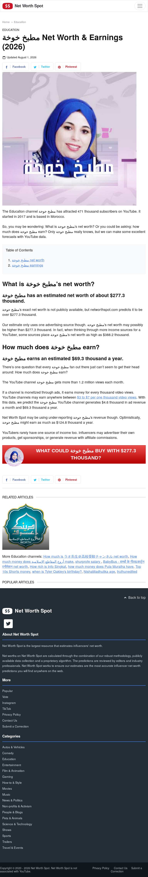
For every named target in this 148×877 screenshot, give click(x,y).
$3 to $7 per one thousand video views (106, 397)
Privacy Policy (11, 714)
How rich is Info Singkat (48, 566)
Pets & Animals (12, 818)
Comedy (8, 753)
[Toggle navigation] (139, 6)
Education (20, 22)
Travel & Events (12, 847)
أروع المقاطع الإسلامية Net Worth (26, 540)
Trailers (7, 841)
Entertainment (11, 765)
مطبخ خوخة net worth (28, 260)
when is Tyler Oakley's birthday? (57, 571)
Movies (7, 788)
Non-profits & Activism (17, 806)
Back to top (136, 597)
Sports (6, 835)
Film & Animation (13, 770)
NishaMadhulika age (99, 571)
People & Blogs (12, 812)
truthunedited (127, 571)
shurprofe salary (88, 561)
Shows (6, 829)
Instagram (9, 702)
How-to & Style (12, 782)
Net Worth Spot (28, 6)
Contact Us (9, 720)
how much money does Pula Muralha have (101, 566)
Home (6, 22)
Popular (7, 691)
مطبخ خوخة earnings (27, 265)
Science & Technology (17, 824)
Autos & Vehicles (13, 747)
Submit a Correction (15, 726)
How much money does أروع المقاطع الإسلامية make (69, 559)
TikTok (6, 708)
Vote (5, 696)
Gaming (7, 776)
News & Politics (12, 800)
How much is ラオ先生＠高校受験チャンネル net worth (85, 556)
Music (6, 794)
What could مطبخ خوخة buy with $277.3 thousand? (86, 454)
